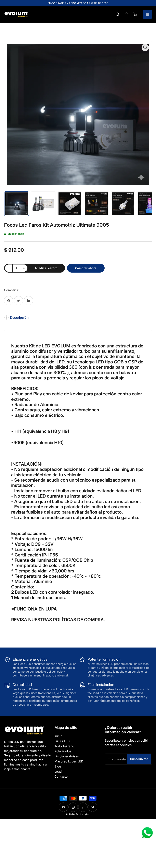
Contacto (61, 776)
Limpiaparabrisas (66, 756)
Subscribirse (139, 759)
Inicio (58, 736)
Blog (57, 766)
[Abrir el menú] (147, 14)
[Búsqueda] (117, 14)
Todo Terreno (64, 746)
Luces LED (62, 741)
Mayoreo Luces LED (68, 761)
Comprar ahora (85, 268)
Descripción (19, 317)
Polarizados (62, 751)
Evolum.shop (83, 814)
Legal (58, 771)
